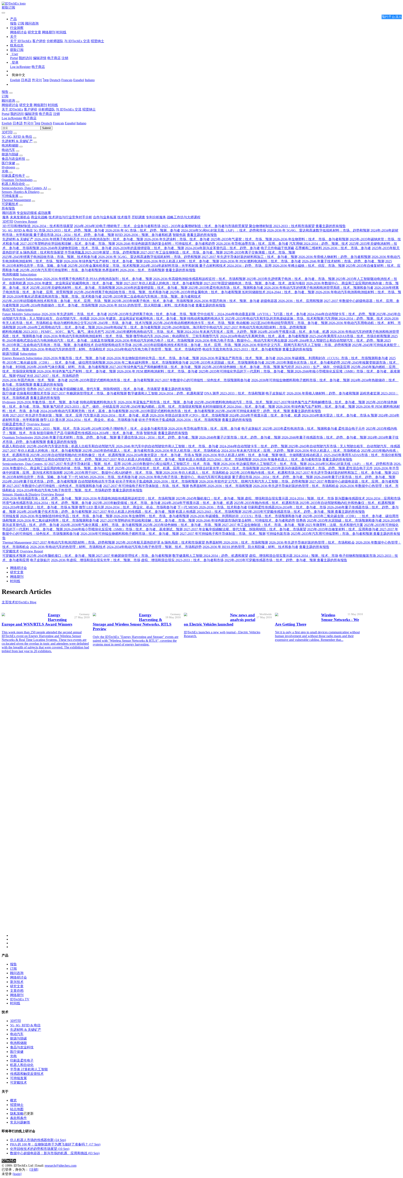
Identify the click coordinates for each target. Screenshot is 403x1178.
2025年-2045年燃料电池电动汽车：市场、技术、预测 (144, 331)
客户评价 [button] (30, 109)
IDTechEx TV (19, 999)
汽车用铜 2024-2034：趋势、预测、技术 (318, 243)
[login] (17, 1174)
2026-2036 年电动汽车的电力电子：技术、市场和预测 (154, 340)
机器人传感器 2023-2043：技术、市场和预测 (218, 459)
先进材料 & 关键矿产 (17, 141)
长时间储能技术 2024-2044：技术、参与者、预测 (278, 292)
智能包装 (179, 235)
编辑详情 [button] (31, 114)
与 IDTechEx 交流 (77, 41)
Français (66, 80)
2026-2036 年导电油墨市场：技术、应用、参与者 (252, 243)
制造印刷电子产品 (50, 433)
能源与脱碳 (10, 154)
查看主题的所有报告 (330, 226)
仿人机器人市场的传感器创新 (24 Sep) (38, 1140)
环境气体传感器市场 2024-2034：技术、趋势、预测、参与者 (47, 503)
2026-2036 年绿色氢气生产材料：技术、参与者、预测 (103, 261)
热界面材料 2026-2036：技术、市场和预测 (133, 270)
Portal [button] (5, 114)
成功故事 (44, 213)
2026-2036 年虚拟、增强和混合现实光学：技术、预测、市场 (95, 560)
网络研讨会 (18, 32)
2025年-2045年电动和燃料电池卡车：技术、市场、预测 (194, 323)
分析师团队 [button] (46, 109)
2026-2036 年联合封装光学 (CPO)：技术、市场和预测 (189, 415)
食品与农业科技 (13, 158)
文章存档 (17, 990)
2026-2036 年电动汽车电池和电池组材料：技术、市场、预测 (87, 336)
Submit (46, 128)
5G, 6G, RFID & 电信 (17, 136)
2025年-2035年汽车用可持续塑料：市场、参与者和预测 (61, 270)
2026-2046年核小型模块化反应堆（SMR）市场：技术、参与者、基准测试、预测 (123, 529)
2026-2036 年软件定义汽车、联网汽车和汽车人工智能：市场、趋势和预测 (296, 345)
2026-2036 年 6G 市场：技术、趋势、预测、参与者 (142, 230)
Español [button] (70, 123)
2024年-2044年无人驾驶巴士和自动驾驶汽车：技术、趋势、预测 (336, 340)
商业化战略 (39, 217)
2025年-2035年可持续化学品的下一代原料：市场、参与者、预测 (246, 371)
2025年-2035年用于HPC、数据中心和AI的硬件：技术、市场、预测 (113, 472)
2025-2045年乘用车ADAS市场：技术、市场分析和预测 (350, 336)
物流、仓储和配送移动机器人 (301, 455)
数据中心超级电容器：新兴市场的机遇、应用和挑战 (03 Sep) (54, 1153)
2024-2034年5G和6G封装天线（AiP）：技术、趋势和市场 (223, 230)
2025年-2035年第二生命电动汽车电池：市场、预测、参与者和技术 (151, 296)
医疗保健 (8, 163)
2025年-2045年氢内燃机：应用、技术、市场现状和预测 (161, 406)
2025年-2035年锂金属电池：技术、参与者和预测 (206, 292)
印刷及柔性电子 (13, 175)
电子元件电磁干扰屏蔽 (277, 248)
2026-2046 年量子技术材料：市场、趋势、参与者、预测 (343, 261)
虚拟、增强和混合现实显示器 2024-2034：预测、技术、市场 (289, 498)
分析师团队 (55, 41)
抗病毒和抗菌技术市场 (33, 393)
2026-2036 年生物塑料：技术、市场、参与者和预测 (311, 239)
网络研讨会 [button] (10, 105)
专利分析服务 (156, 217)
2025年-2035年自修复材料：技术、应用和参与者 (343, 529)
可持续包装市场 (278, 533)
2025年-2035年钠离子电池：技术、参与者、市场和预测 (152, 301)
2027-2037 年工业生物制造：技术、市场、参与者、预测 (181, 252)
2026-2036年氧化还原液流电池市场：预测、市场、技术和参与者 (54, 296)
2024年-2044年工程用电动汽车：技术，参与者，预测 (56, 327)
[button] (13, 19)
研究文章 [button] (26, 105)
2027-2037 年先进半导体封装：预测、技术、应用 (46, 415)
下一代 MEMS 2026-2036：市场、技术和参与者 (103, 477)
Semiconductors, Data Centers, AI (24, 188)
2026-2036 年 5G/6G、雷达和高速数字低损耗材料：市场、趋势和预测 (318, 230)
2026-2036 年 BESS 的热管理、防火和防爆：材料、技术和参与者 (147, 305)
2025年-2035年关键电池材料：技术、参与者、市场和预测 (73, 287)
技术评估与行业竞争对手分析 (70, 217)
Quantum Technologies (17, 180)
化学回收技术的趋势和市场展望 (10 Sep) (39, 1149)
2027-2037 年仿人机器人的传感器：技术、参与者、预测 (143, 459)
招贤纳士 (97, 41)
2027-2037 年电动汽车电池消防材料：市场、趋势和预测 (265, 327)
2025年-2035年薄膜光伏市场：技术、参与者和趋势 (303, 362)
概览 (13, 1100)
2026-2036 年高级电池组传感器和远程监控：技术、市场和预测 (199, 279)
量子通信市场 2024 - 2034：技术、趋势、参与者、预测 (73, 235)
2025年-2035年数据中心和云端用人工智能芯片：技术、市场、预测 (171, 464)
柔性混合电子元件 (351, 428)
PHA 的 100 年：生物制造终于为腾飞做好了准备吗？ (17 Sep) (55, 1144)
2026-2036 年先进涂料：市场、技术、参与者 (177, 239)
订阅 (21, 23)
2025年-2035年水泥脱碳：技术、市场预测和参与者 (227, 362)
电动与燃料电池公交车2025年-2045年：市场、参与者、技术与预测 (103, 323)
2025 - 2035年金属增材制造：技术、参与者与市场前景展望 (205, 226)
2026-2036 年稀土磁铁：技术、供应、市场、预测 (308, 265)
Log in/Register (20, 67)
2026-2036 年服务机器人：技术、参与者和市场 (286, 459)
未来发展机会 (20, 217)
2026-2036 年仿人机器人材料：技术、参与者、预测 (181, 261)
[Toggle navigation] (3, 12)
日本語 (26, 80)
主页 (5, 602)
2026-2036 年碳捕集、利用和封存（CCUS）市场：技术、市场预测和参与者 (332, 358)
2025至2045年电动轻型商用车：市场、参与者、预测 (289, 323)
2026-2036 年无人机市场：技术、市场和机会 (187, 450)
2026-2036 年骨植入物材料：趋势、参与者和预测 (334, 257)
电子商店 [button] (45, 114)
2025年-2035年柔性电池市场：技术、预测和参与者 (226, 287)
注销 (64, 58)
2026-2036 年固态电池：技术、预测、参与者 (227, 301)
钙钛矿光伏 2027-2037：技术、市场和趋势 (48, 375)
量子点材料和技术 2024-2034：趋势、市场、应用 (235, 265)
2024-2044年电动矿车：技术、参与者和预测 (128, 327)
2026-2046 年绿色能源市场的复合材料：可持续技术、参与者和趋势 (165, 243)
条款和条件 (18, 1118)
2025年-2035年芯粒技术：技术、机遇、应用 (148, 468)
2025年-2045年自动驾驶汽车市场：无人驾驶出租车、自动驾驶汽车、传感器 (344, 446)
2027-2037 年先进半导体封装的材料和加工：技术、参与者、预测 (249, 257)
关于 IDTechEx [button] (12, 109)
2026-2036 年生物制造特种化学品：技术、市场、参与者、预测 (152, 358)
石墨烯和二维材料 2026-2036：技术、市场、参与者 (333, 248)
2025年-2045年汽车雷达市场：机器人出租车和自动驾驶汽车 (71, 446)
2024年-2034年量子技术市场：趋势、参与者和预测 (39, 481)
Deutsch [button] (46, 123)
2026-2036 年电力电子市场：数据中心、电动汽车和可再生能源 (241, 340)
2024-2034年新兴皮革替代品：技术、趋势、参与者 (222, 248)
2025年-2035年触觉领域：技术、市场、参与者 (126, 503)
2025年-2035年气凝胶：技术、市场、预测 (242, 239)
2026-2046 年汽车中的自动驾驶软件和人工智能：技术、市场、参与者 (167, 446)
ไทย (46, 80)
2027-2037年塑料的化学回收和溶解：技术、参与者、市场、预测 (67, 243)
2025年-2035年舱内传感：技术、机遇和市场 (262, 472)
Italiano (90, 80)
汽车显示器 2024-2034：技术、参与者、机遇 (116, 415)
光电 (5, 171)
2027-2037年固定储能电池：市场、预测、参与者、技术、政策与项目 (254, 283)
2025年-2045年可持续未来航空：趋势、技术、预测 (253, 411)
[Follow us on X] (205, 819)
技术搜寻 (124, 217)
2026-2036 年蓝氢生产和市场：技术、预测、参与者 (238, 358)
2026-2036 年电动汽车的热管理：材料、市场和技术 (68, 349)
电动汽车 (8, 150)
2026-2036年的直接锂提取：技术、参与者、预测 (148, 248)
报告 (13, 23)
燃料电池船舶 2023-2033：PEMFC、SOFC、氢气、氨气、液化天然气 (53, 331)
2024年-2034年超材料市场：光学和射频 (169, 265)
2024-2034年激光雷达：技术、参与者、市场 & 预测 (339, 415)
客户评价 (39, 41)
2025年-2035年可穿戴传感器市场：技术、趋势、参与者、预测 (288, 511)
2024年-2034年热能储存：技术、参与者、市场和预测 (59, 305)
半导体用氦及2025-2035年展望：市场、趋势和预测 (102, 252)
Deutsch (55, 80)
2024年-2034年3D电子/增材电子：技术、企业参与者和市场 (117, 226)
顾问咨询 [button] (8, 100)
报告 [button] (5, 92)
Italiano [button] (81, 123)
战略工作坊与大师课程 (183, 217)
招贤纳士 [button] (89, 109)
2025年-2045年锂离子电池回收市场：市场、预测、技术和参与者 (50, 257)
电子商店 (54, 58)
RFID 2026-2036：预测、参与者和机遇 (143, 235)
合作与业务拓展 (104, 217)
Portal (14, 58)
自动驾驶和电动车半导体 (113, 345)
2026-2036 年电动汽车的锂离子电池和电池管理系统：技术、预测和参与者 (318, 287)
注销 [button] (56, 114)
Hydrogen (8, 167)
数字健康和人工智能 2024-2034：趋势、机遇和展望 (165, 393)
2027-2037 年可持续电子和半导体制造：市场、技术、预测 (146, 486)
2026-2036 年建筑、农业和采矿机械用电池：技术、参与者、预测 (75, 283)
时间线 (61, 32)
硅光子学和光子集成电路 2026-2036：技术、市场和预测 (180, 420)
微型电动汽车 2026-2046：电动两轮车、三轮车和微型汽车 (176, 336)
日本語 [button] (18, 123)
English (15, 80)
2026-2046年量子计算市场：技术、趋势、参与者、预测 (240, 437)
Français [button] (58, 123)
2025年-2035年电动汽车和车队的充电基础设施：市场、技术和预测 (274, 318)
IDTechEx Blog (25, 602)
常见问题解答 (20, 1122)
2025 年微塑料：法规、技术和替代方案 (334, 525)
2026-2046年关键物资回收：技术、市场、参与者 (76, 248)
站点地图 (17, 1109)
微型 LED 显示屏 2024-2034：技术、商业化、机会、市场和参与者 (89, 420)
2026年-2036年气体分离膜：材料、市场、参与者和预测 (68, 367)
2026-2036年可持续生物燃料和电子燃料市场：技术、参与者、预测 (300, 380)
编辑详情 (39, 58)
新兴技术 (17, 982)
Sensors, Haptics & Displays (20, 192)
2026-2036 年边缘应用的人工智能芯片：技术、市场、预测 (264, 464)
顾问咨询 (32, 23)
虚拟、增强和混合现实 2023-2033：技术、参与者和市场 (182, 560)
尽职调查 (138, 217)
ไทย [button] (37, 123)
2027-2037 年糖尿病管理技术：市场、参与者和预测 (89, 393)
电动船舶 (242, 323)
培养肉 (32, 389)
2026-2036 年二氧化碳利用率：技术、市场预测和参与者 (147, 362)
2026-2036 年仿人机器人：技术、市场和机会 (327, 450)
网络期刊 (48, 32)
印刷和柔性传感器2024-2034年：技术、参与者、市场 (103, 433)
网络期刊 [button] (40, 105)
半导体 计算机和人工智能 (29, 1069)
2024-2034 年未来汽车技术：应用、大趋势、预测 (220, 331)
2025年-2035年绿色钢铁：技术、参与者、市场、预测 (241, 367)
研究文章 (34, 32)
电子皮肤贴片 (276, 393)
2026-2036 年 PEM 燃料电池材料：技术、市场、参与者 (260, 261)
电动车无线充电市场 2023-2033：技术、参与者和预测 (241, 349)
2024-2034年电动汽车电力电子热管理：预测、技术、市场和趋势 (154, 349)
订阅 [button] (5, 96)
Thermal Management (16, 200)
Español (78, 80)
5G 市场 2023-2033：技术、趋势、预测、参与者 (69, 230)
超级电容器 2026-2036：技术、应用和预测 (291, 301)
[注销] (33, 1169)
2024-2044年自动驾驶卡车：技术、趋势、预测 (341, 314)
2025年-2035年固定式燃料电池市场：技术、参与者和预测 (111, 380)
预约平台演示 (392, 16)
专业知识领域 (27, 213)
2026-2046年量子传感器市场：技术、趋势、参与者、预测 (323, 437)
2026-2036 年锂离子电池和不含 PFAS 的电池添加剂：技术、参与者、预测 (88, 239)
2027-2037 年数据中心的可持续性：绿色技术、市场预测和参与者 (202, 380)
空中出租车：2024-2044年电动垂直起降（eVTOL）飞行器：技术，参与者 (252, 314)
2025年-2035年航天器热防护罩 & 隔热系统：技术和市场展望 (161, 542)
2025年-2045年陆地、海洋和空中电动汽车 (192, 327)
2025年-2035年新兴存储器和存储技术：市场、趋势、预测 (303, 468)
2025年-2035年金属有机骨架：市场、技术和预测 (104, 265)
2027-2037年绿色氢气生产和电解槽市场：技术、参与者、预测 (155, 367)
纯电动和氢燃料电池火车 (205, 318)
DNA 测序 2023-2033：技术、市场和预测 (234, 393)
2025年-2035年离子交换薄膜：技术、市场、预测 (259, 252)
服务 (5, 217)
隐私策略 (17, 1113)
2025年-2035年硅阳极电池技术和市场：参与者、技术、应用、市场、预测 (56, 301)
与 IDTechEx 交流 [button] (68, 109)
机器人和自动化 (13, 184)
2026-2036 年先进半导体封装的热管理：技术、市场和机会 (296, 486)
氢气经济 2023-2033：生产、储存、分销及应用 (315, 367)
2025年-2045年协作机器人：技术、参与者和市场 (118, 450)
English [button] (7, 123)
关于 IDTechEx (20, 41)
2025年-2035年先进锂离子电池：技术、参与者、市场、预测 (291, 279)
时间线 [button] (53, 105)
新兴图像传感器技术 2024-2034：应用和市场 (367, 498)
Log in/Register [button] (12, 118)
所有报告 (8, 208)
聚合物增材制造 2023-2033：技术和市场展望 (282, 226)
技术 (11, 602)
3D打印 (7, 132)
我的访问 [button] (17, 114)
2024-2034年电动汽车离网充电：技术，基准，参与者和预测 (264, 336)
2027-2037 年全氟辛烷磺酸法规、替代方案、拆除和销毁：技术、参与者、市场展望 (99, 389)
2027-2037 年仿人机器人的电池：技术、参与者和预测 (163, 283)
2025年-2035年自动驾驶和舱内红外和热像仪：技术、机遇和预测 (78, 455)
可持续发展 (10, 196)
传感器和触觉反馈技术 (27, 1073)
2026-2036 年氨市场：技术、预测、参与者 (74, 358)
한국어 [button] (29, 123)
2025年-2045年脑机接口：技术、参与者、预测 (210, 498)
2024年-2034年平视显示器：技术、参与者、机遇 (293, 331)
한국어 (37, 80)
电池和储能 (10, 145)
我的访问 (25, 58)
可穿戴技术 (10, 204)
